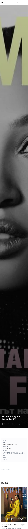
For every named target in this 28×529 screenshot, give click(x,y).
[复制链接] (19, 424)
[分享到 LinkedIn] (12, 424)
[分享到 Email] (17, 424)
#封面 (3, 469)
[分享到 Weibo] (15, 424)
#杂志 (8, 469)
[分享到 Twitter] (10, 424)
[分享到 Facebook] (8, 424)
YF (2, 2)
